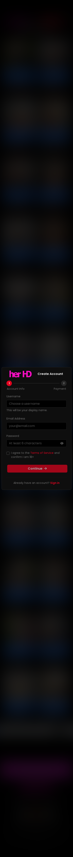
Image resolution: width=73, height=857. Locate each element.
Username (13, 396)
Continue (35, 468)
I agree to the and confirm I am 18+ (35, 455)
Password (12, 436)
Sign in (55, 483)
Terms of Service (42, 453)
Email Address (15, 419)
